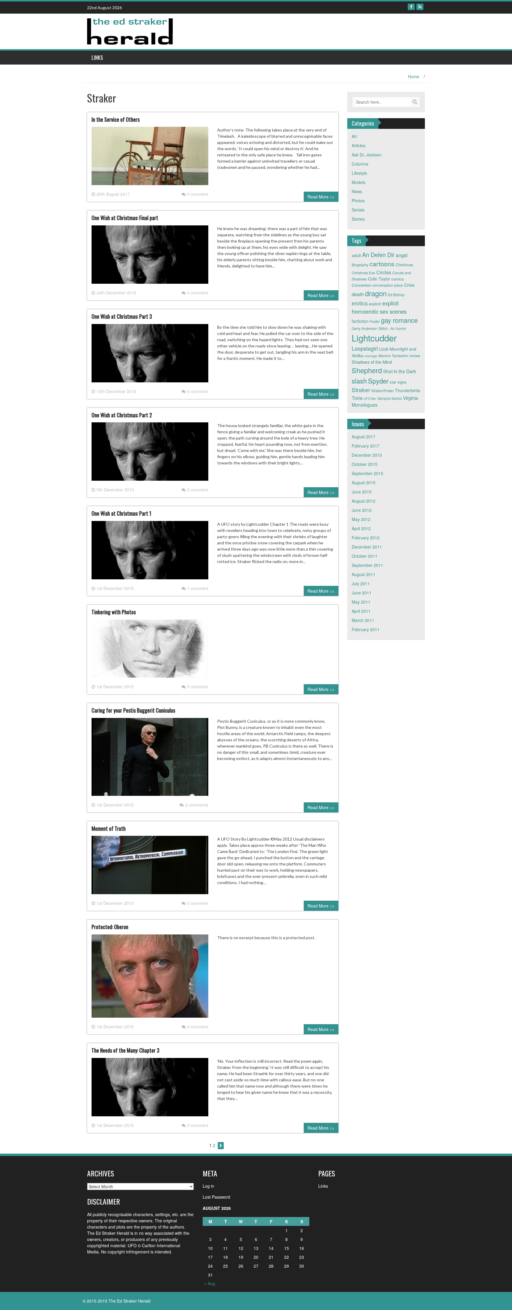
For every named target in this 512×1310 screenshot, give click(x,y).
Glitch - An (386, 328)
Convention (361, 285)
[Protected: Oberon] (150, 978)
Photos (358, 200)
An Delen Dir (378, 255)
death (358, 294)
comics (397, 279)
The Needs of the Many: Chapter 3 (125, 1050)
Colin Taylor (379, 279)
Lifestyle (359, 173)
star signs (398, 382)
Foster (375, 321)
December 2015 (367, 455)
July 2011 (361, 583)
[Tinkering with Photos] (150, 651)
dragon (376, 293)
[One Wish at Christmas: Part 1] (150, 552)
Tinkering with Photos (114, 612)
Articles (358, 145)
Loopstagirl (365, 348)
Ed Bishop (396, 294)
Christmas (404, 264)
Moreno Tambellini (393, 355)
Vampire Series (389, 398)
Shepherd (367, 370)
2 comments (196, 805)
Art (354, 136)
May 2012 (361, 519)
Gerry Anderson (364, 328)
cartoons (381, 263)
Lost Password (216, 1197)
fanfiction (360, 321)
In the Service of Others (116, 119)
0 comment (197, 194)
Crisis (409, 285)
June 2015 (362, 492)
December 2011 (367, 547)
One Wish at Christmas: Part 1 (121, 513)
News (357, 191)
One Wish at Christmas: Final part (125, 218)
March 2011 (363, 620)
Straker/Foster (382, 390)
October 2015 (364, 464)
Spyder (378, 380)
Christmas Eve (363, 272)
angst (402, 255)
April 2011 (361, 611)
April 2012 (361, 528)
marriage (370, 356)
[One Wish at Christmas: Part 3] (150, 355)
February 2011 (366, 629)
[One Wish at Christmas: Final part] (150, 257)
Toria (357, 397)
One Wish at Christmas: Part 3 (122, 316)
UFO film (370, 398)
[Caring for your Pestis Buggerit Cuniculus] (150, 759)
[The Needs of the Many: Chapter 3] (150, 1089)
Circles (383, 272)
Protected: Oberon (110, 927)
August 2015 (363, 482)
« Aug (209, 1283)
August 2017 (363, 437)
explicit (375, 304)
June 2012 (362, 510)
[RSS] (419, 7)
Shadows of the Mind (372, 362)
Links (97, 57)
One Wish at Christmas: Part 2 (122, 415)
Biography (360, 264)
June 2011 (362, 593)
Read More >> (321, 197)
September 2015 (367, 473)
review (414, 355)
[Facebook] (411, 7)
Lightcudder (374, 337)
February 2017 (366, 446)
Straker (361, 390)
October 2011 (364, 556)
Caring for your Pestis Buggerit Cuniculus (133, 710)
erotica (360, 303)
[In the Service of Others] (150, 158)
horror (401, 328)
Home (413, 76)
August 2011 (363, 574)
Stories (358, 219)
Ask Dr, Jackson (367, 155)
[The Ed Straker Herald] (130, 31)
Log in (208, 1186)
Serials (358, 210)
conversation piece (387, 285)
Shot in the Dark (399, 371)
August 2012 (363, 501)
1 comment (197, 588)
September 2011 (367, 565)
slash (359, 380)
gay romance (399, 320)
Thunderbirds (407, 390)
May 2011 (361, 602)
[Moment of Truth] (150, 867)
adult (356, 255)
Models (358, 182)
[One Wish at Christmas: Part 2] (150, 454)
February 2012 (366, 538)
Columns (360, 164)
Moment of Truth (109, 828)
